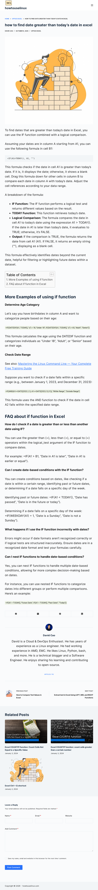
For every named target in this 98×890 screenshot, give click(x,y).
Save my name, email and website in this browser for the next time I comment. (37, 858)
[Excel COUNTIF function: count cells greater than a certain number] (72, 731)
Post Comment (13, 867)
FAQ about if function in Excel (27, 284)
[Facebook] (16, 614)
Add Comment (11, 829)
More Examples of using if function (31, 279)
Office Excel (36, 31)
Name (8, 816)
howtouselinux (16, 8)
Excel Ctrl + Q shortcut (15, 785)
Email (38, 816)
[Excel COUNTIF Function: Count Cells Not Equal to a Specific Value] (26, 731)
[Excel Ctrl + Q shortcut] (26, 770)
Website (68, 816)
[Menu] (92, 5)
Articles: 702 (49, 674)
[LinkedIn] (82, 614)
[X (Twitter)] (38, 614)
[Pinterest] (60, 614)
